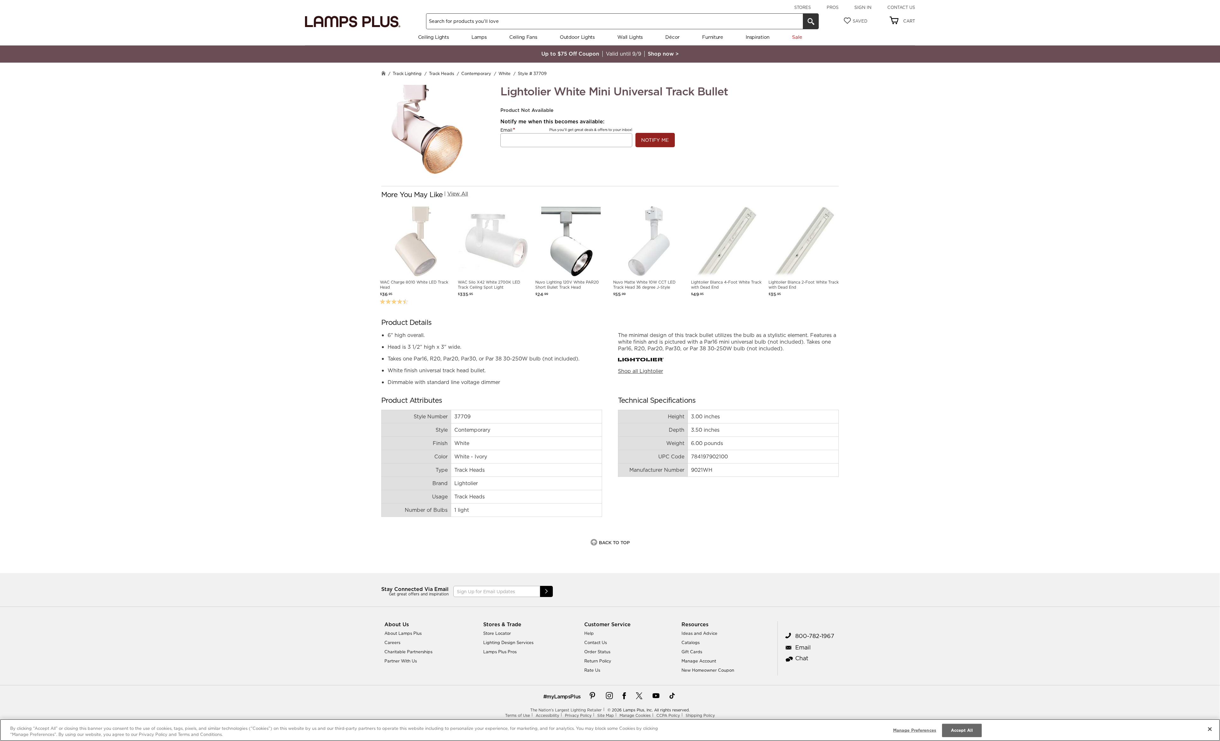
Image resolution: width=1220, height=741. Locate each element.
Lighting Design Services (508, 642)
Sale (797, 37)
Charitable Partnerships (408, 652)
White (504, 73)
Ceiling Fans (523, 37)
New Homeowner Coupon (707, 670)
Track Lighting (407, 73)
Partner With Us (400, 661)
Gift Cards (691, 652)
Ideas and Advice (699, 633)
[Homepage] (383, 74)
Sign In (862, 7)
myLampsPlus (563, 696)
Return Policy (597, 661)
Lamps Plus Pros (500, 652)
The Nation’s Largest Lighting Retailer (566, 710)
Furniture (712, 37)
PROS (832, 7)
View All (457, 193)
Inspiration (757, 37)
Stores (802, 7)
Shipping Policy (700, 715)
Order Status (597, 652)
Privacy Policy (578, 715)
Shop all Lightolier (640, 370)
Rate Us (592, 670)
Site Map (605, 715)
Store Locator (497, 633)
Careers (392, 642)
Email (506, 130)
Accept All (962, 730)
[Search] (811, 21)
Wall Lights (630, 37)
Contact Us (901, 7)
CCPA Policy (668, 715)
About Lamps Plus (403, 633)
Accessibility (547, 715)
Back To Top (614, 542)
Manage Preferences (914, 730)
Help (589, 633)
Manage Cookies (635, 715)
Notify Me (655, 140)
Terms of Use (517, 715)
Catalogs (690, 642)
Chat (801, 658)
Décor (672, 37)
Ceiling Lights (433, 37)
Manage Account (698, 661)
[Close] (1210, 729)
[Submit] (546, 591)
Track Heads (441, 73)
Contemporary (476, 73)
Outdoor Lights (577, 37)
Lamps (479, 37)
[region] (610, 730)
